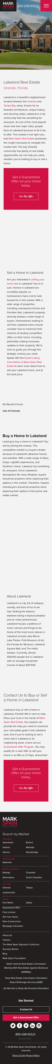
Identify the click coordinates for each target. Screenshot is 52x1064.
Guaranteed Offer (11, 908)
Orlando (32, 101)
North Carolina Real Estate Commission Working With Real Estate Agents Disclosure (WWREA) (26, 968)
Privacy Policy (33, 1055)
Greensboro (8, 877)
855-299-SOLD (28, 6)
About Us (7, 935)
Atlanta (6, 847)
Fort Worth (8, 903)
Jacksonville (9, 892)
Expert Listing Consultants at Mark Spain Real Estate (24, 362)
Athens (6, 852)
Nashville (7, 862)
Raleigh (6, 872)
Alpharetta (8, 842)
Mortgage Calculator (13, 926)
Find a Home (9, 912)
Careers (6, 940)
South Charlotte (34, 877)
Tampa (29, 887)
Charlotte (30, 872)
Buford (29, 842)
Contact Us (26, 1009)
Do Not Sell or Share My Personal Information (26, 988)
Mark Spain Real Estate (21, 138)
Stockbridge (32, 852)
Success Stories (10, 949)
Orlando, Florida (16, 88)
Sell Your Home (10, 917)
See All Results (11, 411)
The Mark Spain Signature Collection (21, 944)
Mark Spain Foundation (14, 958)
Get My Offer (26, 196)
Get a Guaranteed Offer (26, 1017)
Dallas (29, 903)
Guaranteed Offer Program (19, 746)
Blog (5, 954)
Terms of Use (18, 1055)
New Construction (12, 921)
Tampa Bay (10, 105)
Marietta (30, 847)
